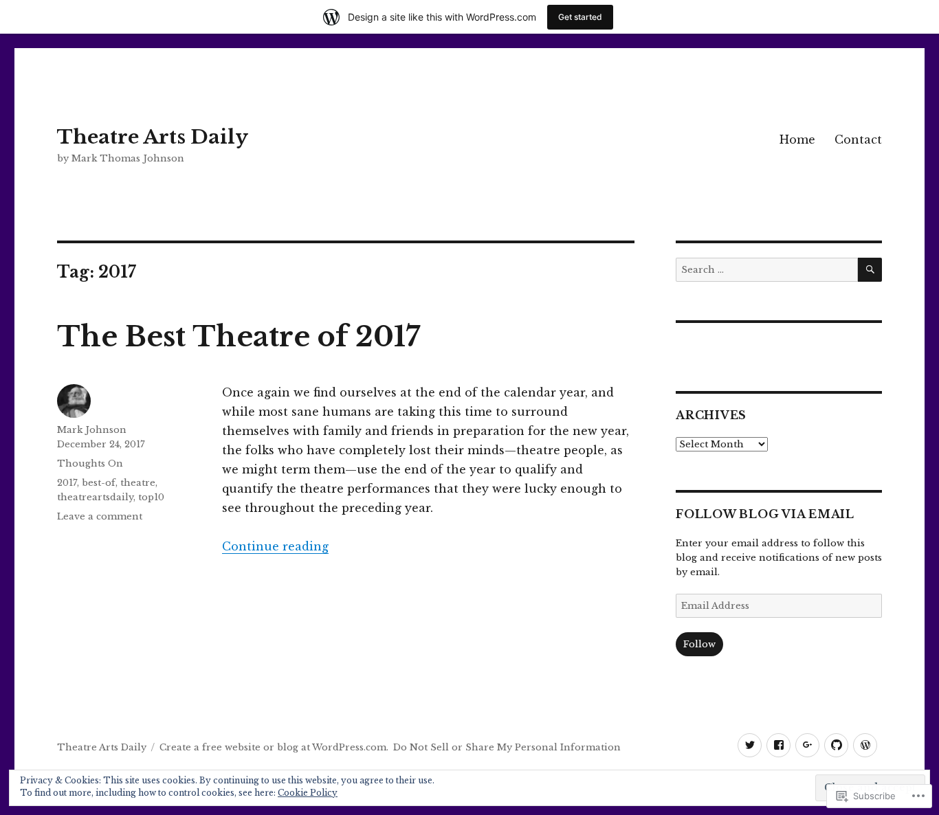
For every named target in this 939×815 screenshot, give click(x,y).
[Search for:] (767, 270)
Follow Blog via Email (765, 514)
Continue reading (275, 546)
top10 (151, 497)
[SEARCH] (870, 270)
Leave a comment (99, 516)
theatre (137, 483)
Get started (580, 17)
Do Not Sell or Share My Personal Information (507, 747)
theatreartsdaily (95, 497)
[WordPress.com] (865, 745)
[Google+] (807, 745)
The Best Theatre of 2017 (238, 337)
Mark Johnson (91, 430)
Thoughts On (90, 463)
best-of (98, 483)
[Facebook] (778, 745)
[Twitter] (750, 745)
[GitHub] (836, 745)
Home (797, 139)
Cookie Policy (308, 793)
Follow (699, 644)
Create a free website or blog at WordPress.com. (273, 747)
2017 (67, 483)
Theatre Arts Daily (152, 137)
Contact (858, 139)
